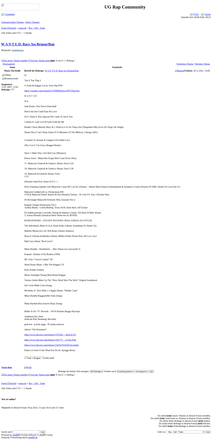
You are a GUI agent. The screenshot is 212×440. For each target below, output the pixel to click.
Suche (208, 14)
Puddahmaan (18, 50)
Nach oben (6, 367)
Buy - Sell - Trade (37, 28)
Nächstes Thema (202, 64)
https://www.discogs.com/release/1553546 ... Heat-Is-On (50, 334)
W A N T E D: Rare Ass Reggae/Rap (28, 44)
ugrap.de (22, 28)
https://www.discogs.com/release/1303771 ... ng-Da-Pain (50, 340)
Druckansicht (9, 64)
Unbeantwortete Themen (12, 22)
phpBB (16, 435)
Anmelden (10, 14)
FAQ (196, 14)
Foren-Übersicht (8, 28)
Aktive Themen (32, 22)
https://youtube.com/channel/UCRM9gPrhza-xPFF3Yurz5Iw (52, 91)
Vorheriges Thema (184, 64)
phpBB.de (32, 437)
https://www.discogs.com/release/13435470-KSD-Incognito (51, 345)
